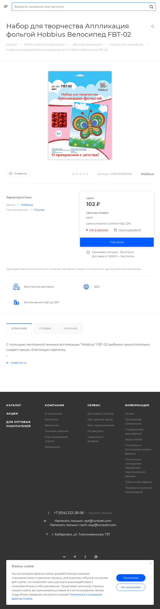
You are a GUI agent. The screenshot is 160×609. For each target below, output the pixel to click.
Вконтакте (64, 556)
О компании (53, 413)
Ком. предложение (101, 425)
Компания (54, 405)
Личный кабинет (57, 431)
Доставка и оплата (101, 413)
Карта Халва (133, 439)
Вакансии (52, 425)
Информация (137, 405)
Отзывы (45, 328)
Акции (12, 413)
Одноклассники (85, 556)
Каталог (13, 405)
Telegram (74, 556)
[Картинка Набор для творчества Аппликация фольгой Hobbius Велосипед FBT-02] (80, 115)
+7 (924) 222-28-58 (69, 513)
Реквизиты (52, 447)
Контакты (51, 419)
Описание (19, 328)
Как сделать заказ (100, 419)
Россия (39, 209)
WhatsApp (95, 556)
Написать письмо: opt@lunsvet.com (83, 521)
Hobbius (147, 174)
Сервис (94, 405)
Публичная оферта (138, 482)
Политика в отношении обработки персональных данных (135, 468)
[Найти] (151, 7)
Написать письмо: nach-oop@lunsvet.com (83, 525)
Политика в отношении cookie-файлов (138, 449)
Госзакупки (95, 431)
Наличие (70, 328)
